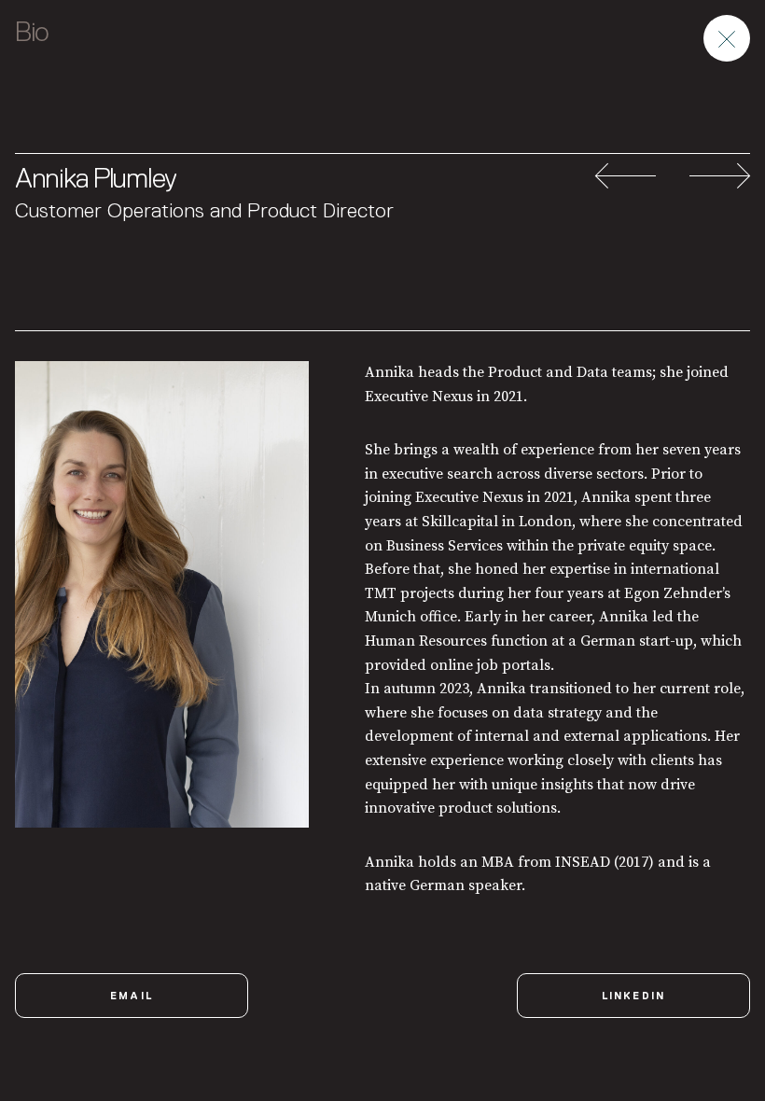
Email (131, 995)
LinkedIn (634, 995)
